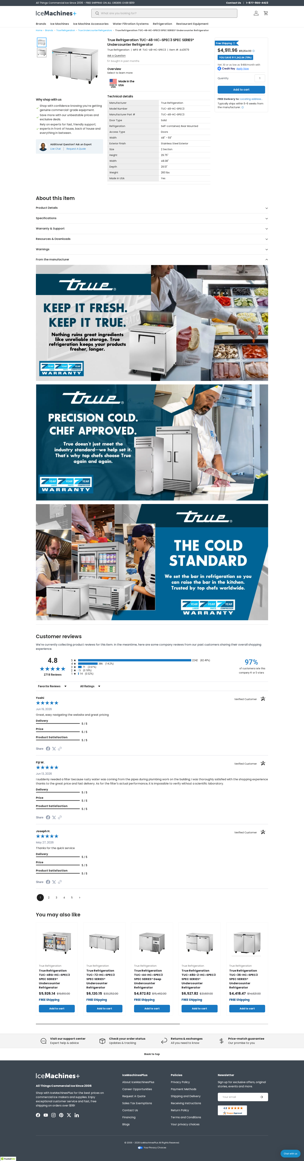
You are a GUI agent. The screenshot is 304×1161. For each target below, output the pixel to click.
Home (39, 30)
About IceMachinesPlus (138, 1082)
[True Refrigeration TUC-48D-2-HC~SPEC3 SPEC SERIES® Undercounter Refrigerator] (199, 943)
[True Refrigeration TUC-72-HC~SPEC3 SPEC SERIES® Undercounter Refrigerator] (104, 943)
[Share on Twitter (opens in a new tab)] (54, 749)
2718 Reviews (56, 674)
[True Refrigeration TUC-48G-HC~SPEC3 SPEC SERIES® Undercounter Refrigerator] (57, 943)
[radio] (152, 660)
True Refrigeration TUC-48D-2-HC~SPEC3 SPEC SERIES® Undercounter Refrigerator (199, 979)
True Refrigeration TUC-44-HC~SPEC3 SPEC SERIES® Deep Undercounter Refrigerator (148, 979)
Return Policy (180, 1110)
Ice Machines (59, 24)
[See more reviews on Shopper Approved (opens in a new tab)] (60, 749)
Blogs (126, 1124)
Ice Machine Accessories (91, 24)
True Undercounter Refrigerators (95, 30)
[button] (266, 13)
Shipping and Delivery (186, 1096)
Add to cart (241, 89)
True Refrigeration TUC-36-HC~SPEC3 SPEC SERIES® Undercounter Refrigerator (243, 979)
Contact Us (233, 3)
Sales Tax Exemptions (137, 1103)
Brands (41, 24)
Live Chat (55, 148)
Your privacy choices (185, 1124)
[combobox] (164, 13)
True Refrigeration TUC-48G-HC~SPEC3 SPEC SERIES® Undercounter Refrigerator (54, 979)
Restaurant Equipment (192, 24)
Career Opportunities (137, 1089)
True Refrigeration (65, 30)
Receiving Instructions (186, 1103)
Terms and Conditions (186, 1117)
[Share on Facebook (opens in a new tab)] (48, 749)
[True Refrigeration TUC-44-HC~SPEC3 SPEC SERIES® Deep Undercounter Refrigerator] (152, 943)
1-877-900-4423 (257, 3)
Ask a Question (116, 55)
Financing (128, 1117)
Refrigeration (162, 24)
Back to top (152, 1054)
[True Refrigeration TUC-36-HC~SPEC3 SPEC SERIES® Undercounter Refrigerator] (247, 943)
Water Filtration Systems (131, 24)
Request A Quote (76, 148)
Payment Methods (183, 1089)
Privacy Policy (180, 1082)
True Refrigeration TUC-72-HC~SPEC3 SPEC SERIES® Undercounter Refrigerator (100, 979)
